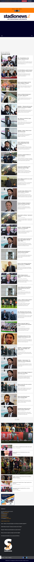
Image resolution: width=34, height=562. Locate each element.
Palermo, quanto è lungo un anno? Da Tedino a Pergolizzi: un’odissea (24, 83)
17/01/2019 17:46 (24, 242)
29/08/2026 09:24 (18, 454)
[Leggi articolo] (9, 61)
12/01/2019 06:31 (24, 253)
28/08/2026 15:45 (19, 478)
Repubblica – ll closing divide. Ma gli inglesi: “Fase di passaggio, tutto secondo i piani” (24, 348)
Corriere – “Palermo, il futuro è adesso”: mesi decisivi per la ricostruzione (25, 300)
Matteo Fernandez (20, 278)
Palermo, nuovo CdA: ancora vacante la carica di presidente (25, 385)
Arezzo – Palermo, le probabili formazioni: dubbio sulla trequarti (22, 446)
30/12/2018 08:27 (23, 374)
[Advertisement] (17, 27)
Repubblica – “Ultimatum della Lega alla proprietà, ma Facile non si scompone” (25, 107)
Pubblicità (9, 557)
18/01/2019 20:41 (23, 217)
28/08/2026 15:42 (18, 484)
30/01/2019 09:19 (23, 169)
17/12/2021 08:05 (23, 60)
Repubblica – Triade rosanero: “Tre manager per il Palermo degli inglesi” (24, 361)
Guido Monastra (20, 84)
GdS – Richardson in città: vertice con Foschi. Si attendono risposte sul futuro (25, 312)
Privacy (0, 558)
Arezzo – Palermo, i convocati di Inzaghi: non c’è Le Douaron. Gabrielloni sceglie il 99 (17, 440)
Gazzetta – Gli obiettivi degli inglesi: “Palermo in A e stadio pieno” (24, 228)
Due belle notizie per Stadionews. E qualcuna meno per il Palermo (24, 252)
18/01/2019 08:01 (23, 229)
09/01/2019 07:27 (23, 314)
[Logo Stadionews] (8, 545)
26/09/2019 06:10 (24, 84)
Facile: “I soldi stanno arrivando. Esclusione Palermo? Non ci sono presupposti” (23, 143)
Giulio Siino (15, 478)
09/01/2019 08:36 (23, 290)
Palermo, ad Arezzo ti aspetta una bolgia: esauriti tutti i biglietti (10, 532)
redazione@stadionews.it (5, 517)
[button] (3, 36)
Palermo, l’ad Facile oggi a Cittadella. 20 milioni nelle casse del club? (25, 373)
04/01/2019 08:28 (23, 362)
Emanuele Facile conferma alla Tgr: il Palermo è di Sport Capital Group (24, 409)
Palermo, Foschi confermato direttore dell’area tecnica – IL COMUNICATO (24, 264)
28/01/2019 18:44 (23, 193)
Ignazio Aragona (6, 512)
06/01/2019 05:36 (24, 338)
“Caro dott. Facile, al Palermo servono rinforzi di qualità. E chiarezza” (24, 191)
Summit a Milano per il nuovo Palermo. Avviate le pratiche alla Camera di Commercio (24, 288)
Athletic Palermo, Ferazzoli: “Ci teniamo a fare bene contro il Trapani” (11, 526)
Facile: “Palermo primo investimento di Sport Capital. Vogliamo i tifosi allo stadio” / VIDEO (25, 239)
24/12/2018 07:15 (23, 386)
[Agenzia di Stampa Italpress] (7, 499)
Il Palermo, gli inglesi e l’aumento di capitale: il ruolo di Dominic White (24, 204)
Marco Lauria (9, 518)
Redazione (19, 60)
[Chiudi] (32, 1)
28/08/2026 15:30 (18, 490)
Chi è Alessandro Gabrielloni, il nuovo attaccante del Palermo (10, 535)
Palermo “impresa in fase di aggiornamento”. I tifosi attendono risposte (24, 276)
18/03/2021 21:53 (23, 72)
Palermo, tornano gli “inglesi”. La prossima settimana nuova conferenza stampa (24, 324)
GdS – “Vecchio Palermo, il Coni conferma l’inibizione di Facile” (23, 58)
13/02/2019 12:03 (24, 96)
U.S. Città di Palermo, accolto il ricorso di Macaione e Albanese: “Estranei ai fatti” (25, 71)
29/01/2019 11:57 (23, 181)
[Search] (31, 36)
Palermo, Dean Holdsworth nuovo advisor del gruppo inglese (24, 397)
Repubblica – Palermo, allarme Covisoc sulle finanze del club (24, 131)
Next (18, 419)
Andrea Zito (19, 145)
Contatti (6, 557)
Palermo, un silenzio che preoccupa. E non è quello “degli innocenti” (24, 95)
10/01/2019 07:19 (25, 278)
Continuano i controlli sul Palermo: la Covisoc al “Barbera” (24, 155)
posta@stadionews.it (4, 514)
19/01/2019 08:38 (23, 205)
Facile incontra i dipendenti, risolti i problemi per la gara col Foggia (24, 167)
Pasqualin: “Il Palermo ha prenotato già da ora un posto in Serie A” (11, 529)
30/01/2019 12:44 (23, 145)
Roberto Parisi (19, 242)
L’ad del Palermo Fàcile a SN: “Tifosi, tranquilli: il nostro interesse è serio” (24, 336)
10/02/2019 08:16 (23, 108)
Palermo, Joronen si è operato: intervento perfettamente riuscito (13, 471)
